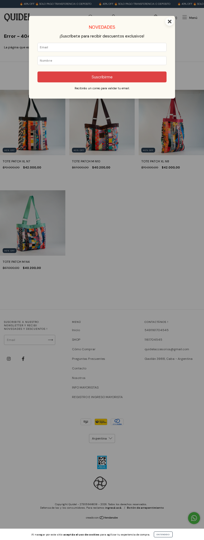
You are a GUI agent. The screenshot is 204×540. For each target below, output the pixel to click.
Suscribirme (102, 77)
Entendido (163, 534)
